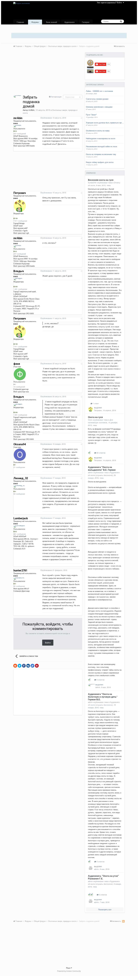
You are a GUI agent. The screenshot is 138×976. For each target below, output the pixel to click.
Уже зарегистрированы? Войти (110, 2)
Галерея (85, 22)
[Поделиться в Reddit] (15, 666)
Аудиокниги (69, 22)
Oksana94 (19, 444)
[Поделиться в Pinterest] (37, 666)
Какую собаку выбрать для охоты (99, 162)
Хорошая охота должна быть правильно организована (105, 122)
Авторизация (56, 96)
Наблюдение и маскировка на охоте (100, 138)
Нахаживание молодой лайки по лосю (101, 146)
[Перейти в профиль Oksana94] (20, 455)
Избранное (36, 30)
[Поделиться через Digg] (28, 666)
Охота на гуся (95, 417)
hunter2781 (20, 570)
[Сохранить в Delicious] (32, 666)
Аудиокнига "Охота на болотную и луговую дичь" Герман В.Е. (103, 696)
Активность (101, 25)
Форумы (35, 22)
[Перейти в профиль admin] (91, 685)
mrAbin (31, 110)
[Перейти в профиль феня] (20, 374)
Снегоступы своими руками (97, 99)
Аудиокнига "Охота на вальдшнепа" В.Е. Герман (102, 468)
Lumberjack (20, 518)
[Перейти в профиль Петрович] (20, 206)
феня (16, 363)
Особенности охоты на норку (98, 130)
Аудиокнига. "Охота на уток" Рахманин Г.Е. (103, 877)
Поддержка (53, 30)
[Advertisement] (44, 75)
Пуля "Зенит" (91, 114)
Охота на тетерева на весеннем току (101, 154)
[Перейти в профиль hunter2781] (19, 578)
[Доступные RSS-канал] (123, 921)
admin (90, 472)
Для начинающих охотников (100, 421)
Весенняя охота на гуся (100, 179)
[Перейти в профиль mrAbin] (17, 96)
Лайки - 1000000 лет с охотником (99, 91)
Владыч (18, 271)
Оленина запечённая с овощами (99, 107)
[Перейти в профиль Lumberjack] (19, 526)
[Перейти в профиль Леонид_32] (19, 486)
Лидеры (20, 30)
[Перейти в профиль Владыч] (18, 279)
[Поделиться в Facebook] (24, 666)
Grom (90, 419)
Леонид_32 (20, 478)
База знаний (51, 22)
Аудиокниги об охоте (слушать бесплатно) (104, 473)
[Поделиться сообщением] (81, 118)
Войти (48, 642)
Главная (20, 22)
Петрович (19, 193)
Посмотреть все (104, 909)
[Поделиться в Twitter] (19, 666)
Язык (68, 967)
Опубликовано (53, 117)
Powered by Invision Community (69, 971)
